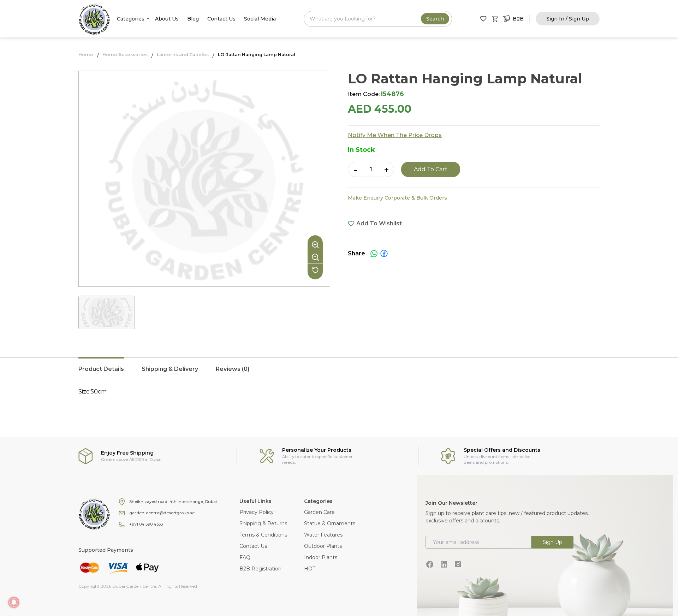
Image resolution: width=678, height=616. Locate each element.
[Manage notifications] (13, 602)
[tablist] (339, 372)
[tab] (101, 372)
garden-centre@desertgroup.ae (162, 512)
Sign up (552, 542)
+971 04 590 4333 (146, 524)
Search (435, 19)
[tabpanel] (339, 391)
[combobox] (378, 19)
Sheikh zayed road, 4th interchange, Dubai (173, 501)
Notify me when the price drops (395, 135)
